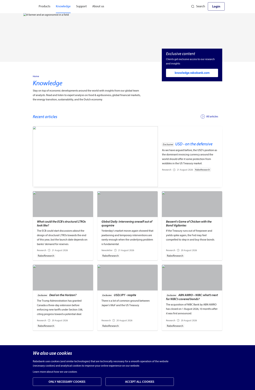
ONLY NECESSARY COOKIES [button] (67, 382)
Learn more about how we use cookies (55, 371)
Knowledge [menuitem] (63, 6)
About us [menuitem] (98, 6)
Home (36, 76)
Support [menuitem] (81, 6)
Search (200, 6)
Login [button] (216, 6)
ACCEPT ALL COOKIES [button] (139, 382)
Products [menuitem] (44, 6)
